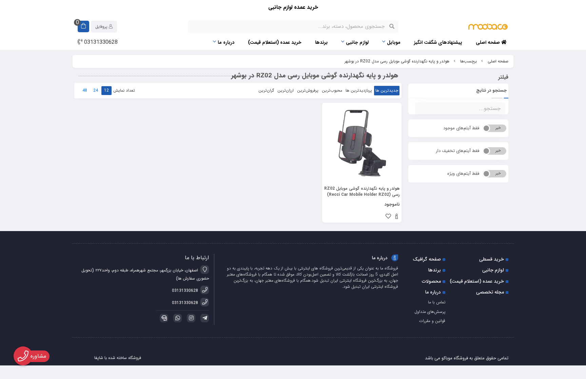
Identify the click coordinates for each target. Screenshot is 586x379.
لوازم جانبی (357, 42)
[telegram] (203, 318)
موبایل (394, 42)
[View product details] (396, 217)
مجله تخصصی (490, 292)
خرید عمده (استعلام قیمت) (274, 42)
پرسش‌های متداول (429, 311)
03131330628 (100, 42)
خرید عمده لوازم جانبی (293, 7)
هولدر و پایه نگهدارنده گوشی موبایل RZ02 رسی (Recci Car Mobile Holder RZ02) (362, 192)
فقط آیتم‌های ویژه (463, 173)
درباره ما (226, 42)
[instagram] (189, 318)
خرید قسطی (491, 259)
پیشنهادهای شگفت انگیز (438, 42)
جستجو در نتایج (491, 90)
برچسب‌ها (468, 61)
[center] (391, 26)
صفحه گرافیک (427, 259)
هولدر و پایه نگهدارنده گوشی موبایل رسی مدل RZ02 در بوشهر (397, 61)
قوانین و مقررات (432, 321)
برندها (321, 42)
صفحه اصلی (488, 42)
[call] (162, 318)
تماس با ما (436, 302)
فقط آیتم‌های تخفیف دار (457, 150)
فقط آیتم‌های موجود (461, 128)
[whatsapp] (176, 318)
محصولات (431, 281)
